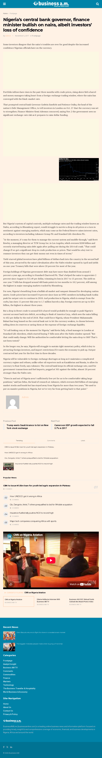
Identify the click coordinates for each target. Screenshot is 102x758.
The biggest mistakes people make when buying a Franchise (39, 644)
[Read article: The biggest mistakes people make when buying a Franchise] (9, 647)
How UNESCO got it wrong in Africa (18, 453)
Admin (8, 36)
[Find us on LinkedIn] (11, 747)
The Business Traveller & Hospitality (19, 688)
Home (5, 13)
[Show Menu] (4, 4)
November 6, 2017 (22, 36)
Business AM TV (10, 668)
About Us (7, 707)
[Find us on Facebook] (3, 747)
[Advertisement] (51, 70)
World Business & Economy (15, 692)
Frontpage (13, 13)
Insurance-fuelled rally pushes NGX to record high (34, 464)
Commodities (9, 674)
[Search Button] (97, 4)
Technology (8, 685)
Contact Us (8, 711)
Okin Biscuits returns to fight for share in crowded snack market (40, 632)
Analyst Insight (9, 664)
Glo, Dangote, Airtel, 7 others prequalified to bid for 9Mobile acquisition (31, 458)
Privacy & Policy (10, 714)
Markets (7, 681)
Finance (6, 678)
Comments (8, 671)
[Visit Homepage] (51, 4)
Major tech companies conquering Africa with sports (33, 521)
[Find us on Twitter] (7, 747)
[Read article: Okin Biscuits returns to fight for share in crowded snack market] (9, 635)
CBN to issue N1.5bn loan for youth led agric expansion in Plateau (29, 447)
